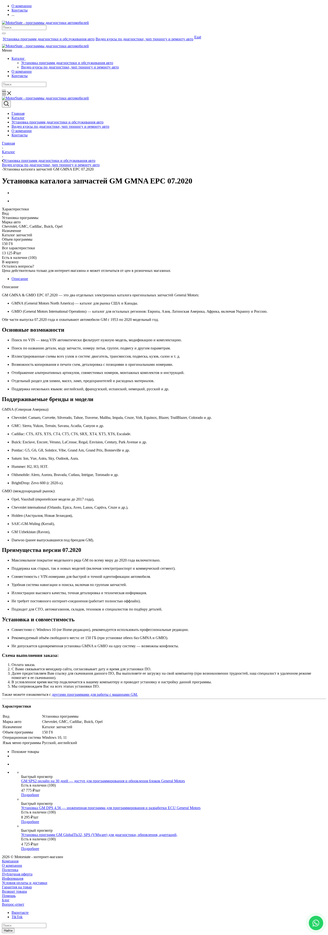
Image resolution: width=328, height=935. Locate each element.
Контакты (20, 76)
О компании (22, 71)
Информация (12, 878)
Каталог (19, 58)
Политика (10, 870)
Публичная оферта (17, 874)
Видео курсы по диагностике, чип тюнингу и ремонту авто (70, 67)
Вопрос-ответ (13, 904)
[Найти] (4, 33)
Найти (8, 930)
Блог (6, 900)
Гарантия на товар (17, 887)
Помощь (9, 896)
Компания (10, 861)
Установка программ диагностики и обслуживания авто (67, 63)
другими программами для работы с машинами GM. (95, 694)
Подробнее (30, 795)
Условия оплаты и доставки (24, 883)
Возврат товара (14, 891)
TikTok (17, 917)
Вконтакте (20, 913)
